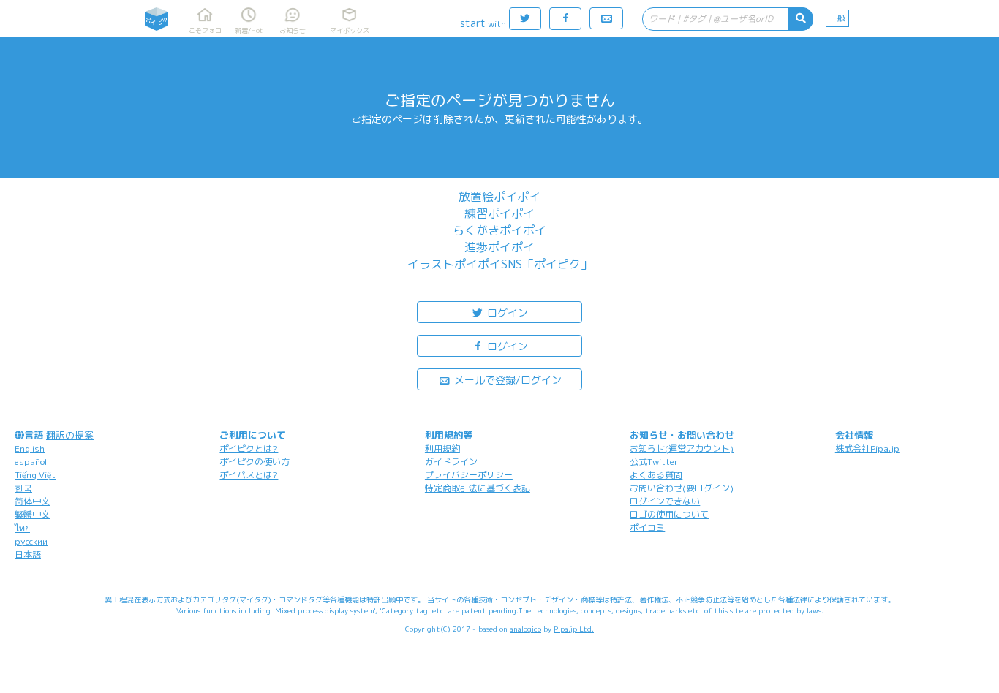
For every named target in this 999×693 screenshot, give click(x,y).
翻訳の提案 (70, 435)
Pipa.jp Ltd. (574, 629)
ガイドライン (451, 461)
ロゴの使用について (669, 514)
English (30, 448)
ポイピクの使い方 (254, 461)
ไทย (22, 528)
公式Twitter (654, 461)
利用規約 (442, 448)
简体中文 (32, 501)
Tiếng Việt (35, 475)
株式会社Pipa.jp (867, 448)
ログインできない (665, 501)
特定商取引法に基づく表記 (477, 488)
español (31, 461)
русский (31, 541)
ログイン (506, 312)
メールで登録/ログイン (506, 380)
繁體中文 (32, 514)
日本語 (28, 554)
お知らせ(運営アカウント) (682, 448)
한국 (23, 488)
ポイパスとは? (248, 475)
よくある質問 (656, 475)
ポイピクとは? (248, 448)
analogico (525, 629)
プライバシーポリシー (469, 475)
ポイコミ (647, 527)
